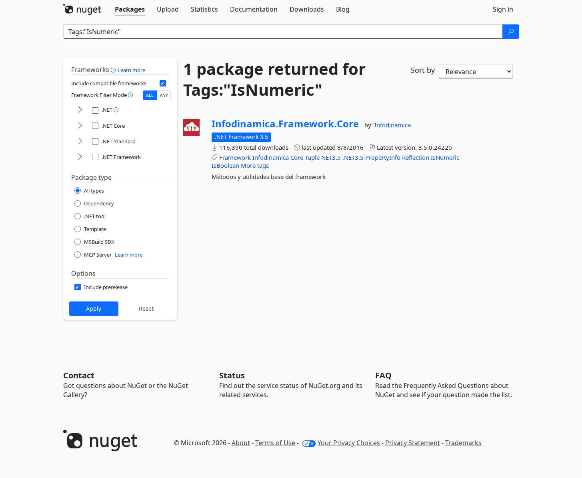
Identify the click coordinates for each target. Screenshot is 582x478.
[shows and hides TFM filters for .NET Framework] (80, 157)
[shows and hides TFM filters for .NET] (80, 110)
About (241, 442)
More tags (255, 165)
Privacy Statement (412, 442)
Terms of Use (275, 442)
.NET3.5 (353, 157)
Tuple (312, 157)
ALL (150, 95)
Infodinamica (392, 125)
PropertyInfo (382, 157)
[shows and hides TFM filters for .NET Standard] (80, 141)
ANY (164, 95)
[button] (114, 69)
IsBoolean (225, 165)
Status (232, 375)
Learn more (131, 70)
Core (296, 157)
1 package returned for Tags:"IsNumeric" (274, 79)
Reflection (415, 157)
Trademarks (463, 442)
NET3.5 (331, 157)
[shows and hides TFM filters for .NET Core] (80, 126)
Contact (78, 375)
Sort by (423, 70)
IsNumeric (445, 157)
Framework (235, 157)
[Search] (510, 31)
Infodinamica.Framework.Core (285, 123)
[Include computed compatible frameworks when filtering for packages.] (162, 83)
